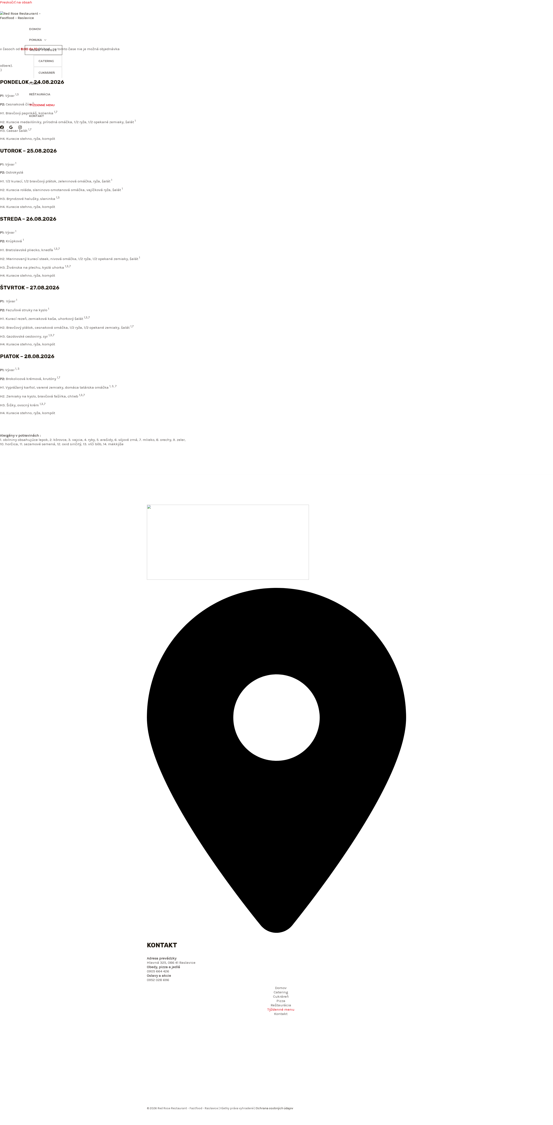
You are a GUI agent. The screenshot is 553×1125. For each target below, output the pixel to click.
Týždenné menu (42, 105)
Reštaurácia (39, 94)
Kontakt (36, 116)
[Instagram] (20, 128)
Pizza (33, 83)
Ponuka (35, 39)
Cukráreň (46, 72)
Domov (35, 29)
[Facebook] (2, 128)
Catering (46, 61)
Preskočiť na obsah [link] (16, 2)
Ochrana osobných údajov (274, 1108)
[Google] (11, 128)
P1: (2, 164)
